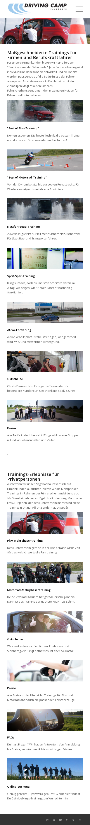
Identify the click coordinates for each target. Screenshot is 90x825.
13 (64, 38)
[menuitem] (77, 9)
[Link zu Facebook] (67, 819)
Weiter (86, 31)
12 (60, 38)
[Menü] (77, 9)
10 (53, 38)
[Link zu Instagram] (47, 819)
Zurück (4, 31)
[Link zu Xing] (73, 819)
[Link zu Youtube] (60, 819)
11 (57, 38)
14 (67, 38)
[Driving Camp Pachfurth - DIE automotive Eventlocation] (37, 9)
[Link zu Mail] (80, 819)
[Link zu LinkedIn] (53, 819)
